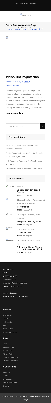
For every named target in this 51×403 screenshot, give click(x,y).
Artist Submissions (10, 382)
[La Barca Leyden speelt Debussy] (10, 186)
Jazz (19, 229)
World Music (30, 203)
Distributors (7, 379)
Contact (6, 386)
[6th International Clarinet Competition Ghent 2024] (10, 240)
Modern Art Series (10, 332)
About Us (6, 372)
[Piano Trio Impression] (25, 53)
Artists (26, 82)
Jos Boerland (13, 85)
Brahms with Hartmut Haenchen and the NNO (24, 169)
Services (6, 376)
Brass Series (8, 329)
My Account (7, 350)
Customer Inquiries (10, 361)
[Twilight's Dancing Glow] (10, 214)
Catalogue (21, 215)
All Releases (7, 315)
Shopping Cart (8, 347)
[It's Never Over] (10, 228)
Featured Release (32, 200)
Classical (21, 200)
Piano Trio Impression (22, 77)
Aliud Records (24, 27)
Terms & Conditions (10, 357)
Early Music (7, 322)
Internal (20, 187)
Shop (5, 344)
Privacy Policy (8, 354)
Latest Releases (27, 229)
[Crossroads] (10, 199)
